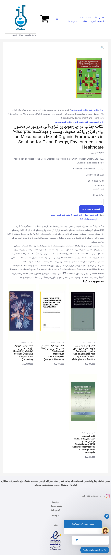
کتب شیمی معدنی (79, 110)
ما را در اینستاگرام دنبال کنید (93, 496)
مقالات (55, 525)
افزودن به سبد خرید (91, 209)
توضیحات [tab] (93, 219)
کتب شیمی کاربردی (80, 122)
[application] (83, 17)
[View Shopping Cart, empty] (44, 19)
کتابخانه (55, 515)
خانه (102, 110)
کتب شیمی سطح (96, 122)
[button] (57, 19)
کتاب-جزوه (93, 110)
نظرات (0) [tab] (84, 219)
